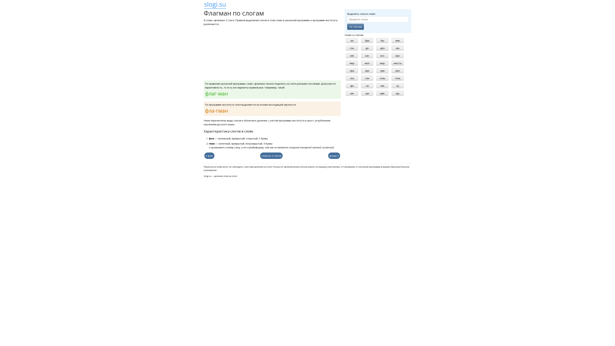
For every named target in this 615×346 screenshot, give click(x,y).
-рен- (397, 70)
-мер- (352, 63)
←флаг (209, 155)
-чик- (382, 85)
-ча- (367, 85)
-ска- (352, 78)
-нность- (397, 63)
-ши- (352, 93)
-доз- (382, 48)
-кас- (367, 55)
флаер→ (334, 155)
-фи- (352, 85)
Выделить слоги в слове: (361, 13)
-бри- (367, 40)
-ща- (367, 93)
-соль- (382, 78)
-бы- (382, 40)
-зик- (352, 55)
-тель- (397, 78)
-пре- (367, 70)
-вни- (397, 40)
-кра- (397, 55)
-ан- (352, 40)
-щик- (382, 93)
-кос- (382, 55)
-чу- (398, 85)
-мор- (382, 63)
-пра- (352, 70)
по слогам (355, 27)
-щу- (397, 93)
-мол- (367, 63)
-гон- (352, 48)
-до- (367, 48)
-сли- (367, 78)
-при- (382, 70)
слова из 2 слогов (271, 155)
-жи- (397, 48)
